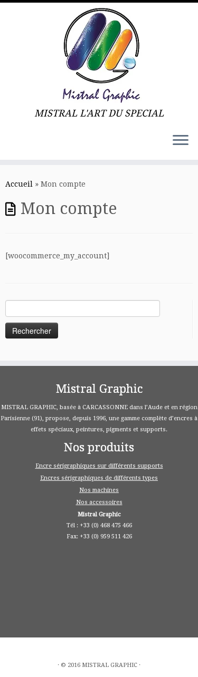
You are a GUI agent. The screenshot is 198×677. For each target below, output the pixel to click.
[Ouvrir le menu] (180, 141)
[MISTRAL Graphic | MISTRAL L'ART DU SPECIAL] (99, 55)
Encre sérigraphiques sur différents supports (99, 465)
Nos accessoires (99, 502)
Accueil (19, 184)
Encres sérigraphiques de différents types (99, 478)
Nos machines (99, 490)
